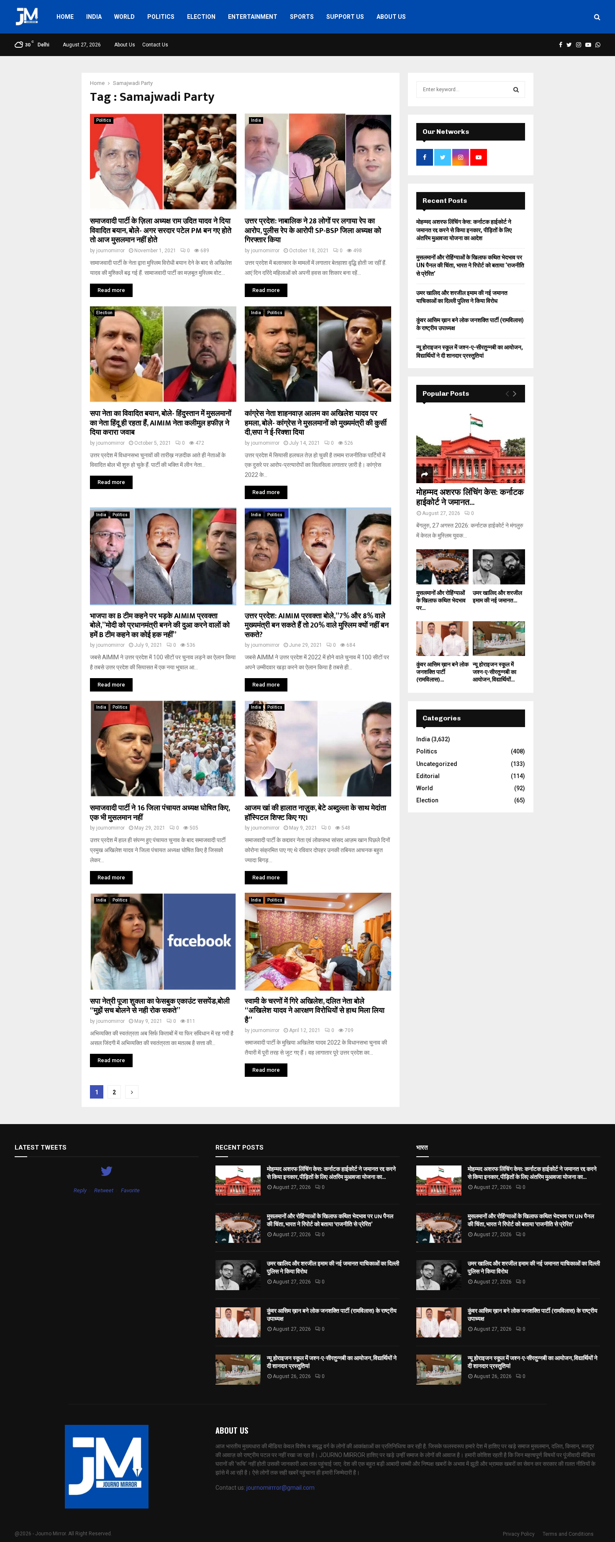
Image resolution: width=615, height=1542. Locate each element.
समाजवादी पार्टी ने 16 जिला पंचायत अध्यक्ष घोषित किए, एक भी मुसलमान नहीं (160, 813)
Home (65, 16)
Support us (345, 16)
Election (201, 16)
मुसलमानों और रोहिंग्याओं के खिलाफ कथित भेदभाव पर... (441, 600)
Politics (160, 16)
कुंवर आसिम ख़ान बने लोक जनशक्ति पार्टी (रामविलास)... (442, 672)
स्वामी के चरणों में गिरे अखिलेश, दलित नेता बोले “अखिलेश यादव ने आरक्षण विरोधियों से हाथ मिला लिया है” (314, 1011)
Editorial (428, 776)
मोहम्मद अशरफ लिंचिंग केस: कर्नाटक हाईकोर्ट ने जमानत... (470, 497)
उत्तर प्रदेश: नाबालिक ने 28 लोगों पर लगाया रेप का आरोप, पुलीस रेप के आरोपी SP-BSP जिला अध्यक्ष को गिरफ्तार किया (313, 230)
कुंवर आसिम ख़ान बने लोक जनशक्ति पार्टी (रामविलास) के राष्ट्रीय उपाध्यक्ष (332, 1314)
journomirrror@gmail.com (280, 1487)
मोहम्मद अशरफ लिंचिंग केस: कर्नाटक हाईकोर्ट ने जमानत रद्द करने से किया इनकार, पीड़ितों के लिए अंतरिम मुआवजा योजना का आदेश (464, 229)
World (124, 16)
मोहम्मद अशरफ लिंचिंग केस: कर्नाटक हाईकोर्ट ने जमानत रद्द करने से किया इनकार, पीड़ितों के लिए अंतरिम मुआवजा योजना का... (331, 1172)
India (94, 16)
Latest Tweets (41, 1147)
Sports (302, 16)
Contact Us (155, 45)
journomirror (110, 251)
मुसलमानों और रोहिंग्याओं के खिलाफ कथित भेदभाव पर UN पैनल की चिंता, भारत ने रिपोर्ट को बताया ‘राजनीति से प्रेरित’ (470, 265)
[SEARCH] (516, 89)
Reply (80, 1190)
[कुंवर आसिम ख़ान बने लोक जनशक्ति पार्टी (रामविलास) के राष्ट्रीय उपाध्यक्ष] (442, 638)
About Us (391, 16)
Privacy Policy (519, 1534)
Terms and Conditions (568, 1534)
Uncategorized (436, 764)
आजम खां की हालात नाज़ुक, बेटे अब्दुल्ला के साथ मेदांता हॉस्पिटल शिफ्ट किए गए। (315, 813)
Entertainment (252, 16)
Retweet (103, 1190)
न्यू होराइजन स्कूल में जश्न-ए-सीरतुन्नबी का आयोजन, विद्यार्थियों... (494, 672)
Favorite (130, 1190)
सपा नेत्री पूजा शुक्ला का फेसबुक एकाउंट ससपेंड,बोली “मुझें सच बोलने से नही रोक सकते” (160, 1006)
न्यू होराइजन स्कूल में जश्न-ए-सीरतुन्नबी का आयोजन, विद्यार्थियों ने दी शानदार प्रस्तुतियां (332, 1361)
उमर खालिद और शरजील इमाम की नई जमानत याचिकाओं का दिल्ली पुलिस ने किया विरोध (333, 1267)
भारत (422, 1147)
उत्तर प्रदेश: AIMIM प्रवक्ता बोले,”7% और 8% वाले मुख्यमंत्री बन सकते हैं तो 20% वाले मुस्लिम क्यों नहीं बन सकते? (317, 625)
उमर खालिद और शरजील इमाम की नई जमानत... (497, 596)
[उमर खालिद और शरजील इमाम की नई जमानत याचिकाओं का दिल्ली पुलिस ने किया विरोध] (499, 566)
